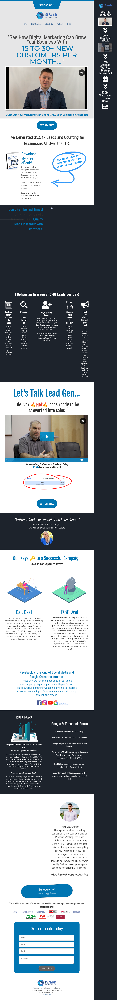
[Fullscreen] (71, 107)
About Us (49, 23)
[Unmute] (62, 107)
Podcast (60, 23)
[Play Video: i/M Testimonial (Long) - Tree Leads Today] (47, 436)
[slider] (38, 107)
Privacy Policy (47, 994)
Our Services (36, 23)
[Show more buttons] (86, 460)
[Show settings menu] (67, 107)
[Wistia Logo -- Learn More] (81, 460)
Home (25, 23)
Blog (69, 23)
